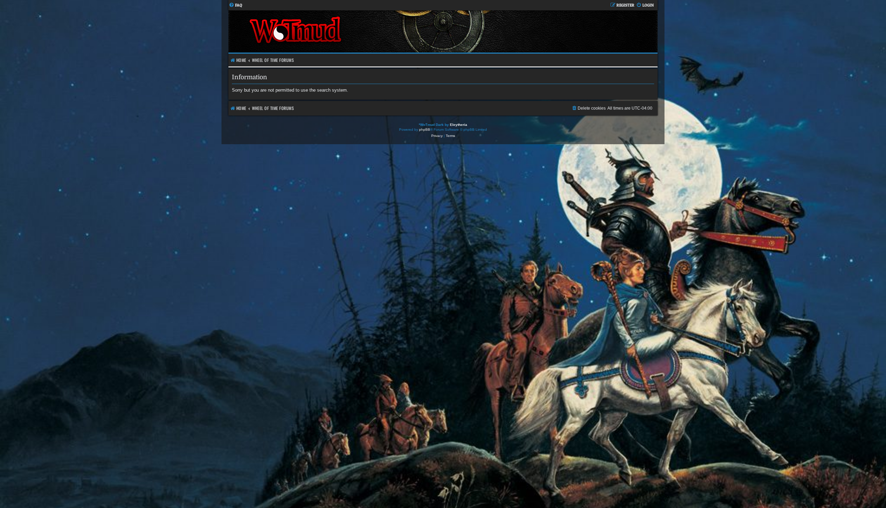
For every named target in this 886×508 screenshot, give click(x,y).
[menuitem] (235, 5)
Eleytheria (458, 125)
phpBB (424, 129)
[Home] (335, 31)
